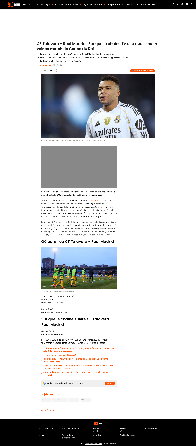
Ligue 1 (48, 4)
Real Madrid (96, 200)
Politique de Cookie (70, 428)
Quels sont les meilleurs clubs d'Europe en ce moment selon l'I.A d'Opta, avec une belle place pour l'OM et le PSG (78, 367)
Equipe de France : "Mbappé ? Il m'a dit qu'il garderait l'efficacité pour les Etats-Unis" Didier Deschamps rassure (79, 349)
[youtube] (187, 4)
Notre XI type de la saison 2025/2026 (59, 355)
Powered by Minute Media (93, 444)
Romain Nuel (46, 65)
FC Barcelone (85, 400)
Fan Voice (141, 4)
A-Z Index (96, 435)
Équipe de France (115, 4)
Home (43, 410)
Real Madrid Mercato (59, 400)
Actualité (39, 4)
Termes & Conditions (97, 429)
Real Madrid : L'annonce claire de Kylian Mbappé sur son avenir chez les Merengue (75, 373)
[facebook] (173, 4)
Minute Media (151, 428)
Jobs (41, 435)
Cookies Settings (127, 435)
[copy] (55, 70)
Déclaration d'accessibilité (68, 436)
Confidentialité (46, 428)
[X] (178, 4)
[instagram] (182, 4)
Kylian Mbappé (74, 400)
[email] (191, 4)
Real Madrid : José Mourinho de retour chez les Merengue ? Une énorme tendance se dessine (75, 360)
